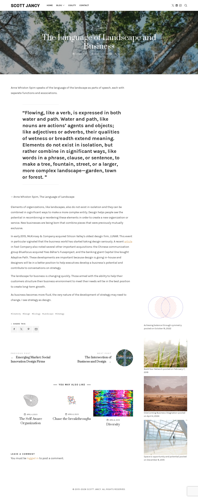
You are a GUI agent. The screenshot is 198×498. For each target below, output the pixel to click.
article (128, 241)
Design (27, 314)
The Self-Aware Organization (30, 421)
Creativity (16, 314)
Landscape (48, 314)
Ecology (36, 314)
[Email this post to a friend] (35, 329)
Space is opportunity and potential (161, 456)
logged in (33, 458)
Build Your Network (153, 369)
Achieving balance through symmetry (163, 325)
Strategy (60, 314)
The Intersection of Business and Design (102, 358)
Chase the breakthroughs (72, 419)
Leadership (99, 29)
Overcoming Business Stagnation (161, 413)
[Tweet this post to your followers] (21, 329)
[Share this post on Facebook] (14, 329)
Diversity (113, 424)
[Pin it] (28, 329)
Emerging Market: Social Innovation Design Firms (41, 358)
